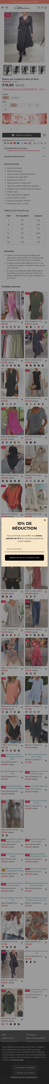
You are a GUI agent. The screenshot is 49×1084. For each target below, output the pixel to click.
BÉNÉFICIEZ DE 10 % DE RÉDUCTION (24, 558)
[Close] (45, 520)
